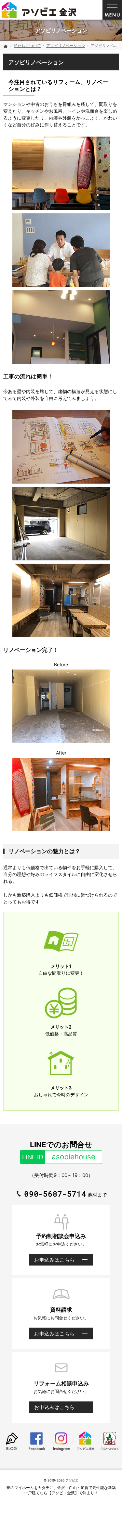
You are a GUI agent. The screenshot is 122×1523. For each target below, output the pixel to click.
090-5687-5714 (55, 1193)
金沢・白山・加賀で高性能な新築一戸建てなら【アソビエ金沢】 (70, 1490)
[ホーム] (5, 46)
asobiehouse (58, 1156)
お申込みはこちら (52, 1261)
